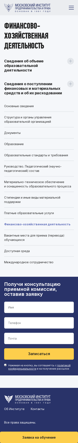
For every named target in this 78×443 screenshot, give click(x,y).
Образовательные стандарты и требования (36, 155)
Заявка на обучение (39, 437)
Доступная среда (17, 251)
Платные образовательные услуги (29, 213)
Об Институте (14, 409)
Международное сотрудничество (28, 262)
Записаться (39, 354)
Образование (14, 144)
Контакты (37, 409)
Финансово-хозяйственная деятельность (37, 224)
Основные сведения (19, 106)
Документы (12, 133)
